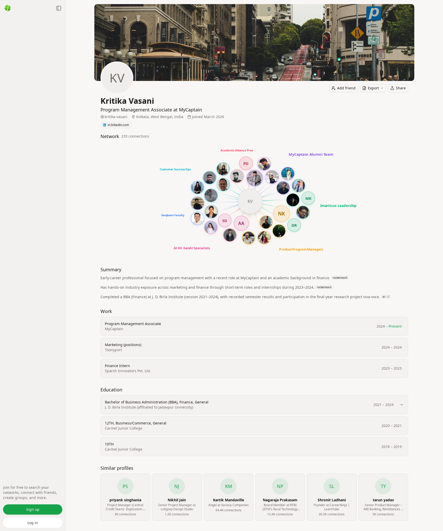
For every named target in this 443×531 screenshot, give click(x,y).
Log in (32, 522)
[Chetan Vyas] (264, 164)
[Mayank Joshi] (248, 238)
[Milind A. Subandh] (223, 184)
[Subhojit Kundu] (209, 177)
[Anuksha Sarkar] (279, 231)
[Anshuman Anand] (293, 200)
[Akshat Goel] (303, 212)
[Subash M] (237, 176)
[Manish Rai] (197, 218)
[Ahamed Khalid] (298, 185)
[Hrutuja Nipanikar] (197, 187)
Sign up (32, 509)
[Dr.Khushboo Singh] (211, 211)
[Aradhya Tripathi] (223, 169)
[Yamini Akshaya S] (211, 195)
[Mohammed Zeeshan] (283, 188)
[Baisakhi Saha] (287, 173)
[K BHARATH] (197, 203)
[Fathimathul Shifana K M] (264, 237)
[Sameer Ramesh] (272, 177)
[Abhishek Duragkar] (266, 222)
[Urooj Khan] (211, 227)
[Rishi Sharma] (255, 178)
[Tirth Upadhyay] (230, 235)
